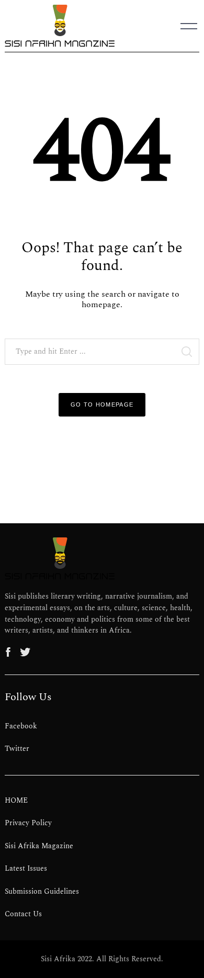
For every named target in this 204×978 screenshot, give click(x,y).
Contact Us (23, 914)
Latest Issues (26, 868)
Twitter (17, 749)
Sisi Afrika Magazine (39, 846)
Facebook (21, 726)
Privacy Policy (28, 823)
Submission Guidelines (42, 891)
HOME (16, 800)
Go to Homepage (102, 404)
